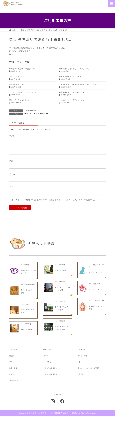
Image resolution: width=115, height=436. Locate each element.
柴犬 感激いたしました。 (18, 84)
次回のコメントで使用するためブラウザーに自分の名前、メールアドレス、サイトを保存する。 (54, 200)
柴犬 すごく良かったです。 (19, 100)
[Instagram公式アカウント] (53, 401)
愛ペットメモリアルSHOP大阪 (88, 368)
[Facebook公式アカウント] (62, 401)
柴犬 (43, 113)
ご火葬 (11, 362)
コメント (14, 135)
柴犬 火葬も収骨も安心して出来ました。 (74, 68)
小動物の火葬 (13, 380)
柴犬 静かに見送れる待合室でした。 (22, 68)
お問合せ (80, 374)
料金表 (11, 356)
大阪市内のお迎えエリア (51, 368)
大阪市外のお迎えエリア (51, 374)
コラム (79, 362)
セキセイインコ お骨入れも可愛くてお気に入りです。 (79, 84)
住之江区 (30, 113)
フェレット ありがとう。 (18, 76)
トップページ (13, 349)
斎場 (37, 113)
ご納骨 (11, 374)
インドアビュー (48, 362)
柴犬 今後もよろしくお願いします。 (72, 92)
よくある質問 (82, 356)
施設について (47, 349)
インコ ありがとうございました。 (72, 100)
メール (13, 174)
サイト (12, 187)
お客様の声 (81, 349)
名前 (12, 161)
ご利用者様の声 (30, 110)
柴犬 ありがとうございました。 (71, 76)
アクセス (46, 356)
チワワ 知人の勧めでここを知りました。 (24, 92)
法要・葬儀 (13, 368)
